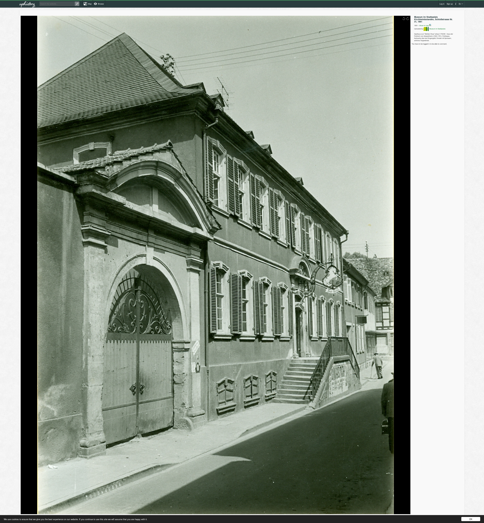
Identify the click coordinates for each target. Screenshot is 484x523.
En (460, 4)
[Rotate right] (407, 18)
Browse (101, 4)
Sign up (450, 4)
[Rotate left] (403, 18)
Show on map (424, 25)
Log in (442, 4)
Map (90, 4)
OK (470, 519)
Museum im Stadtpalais (437, 29)
